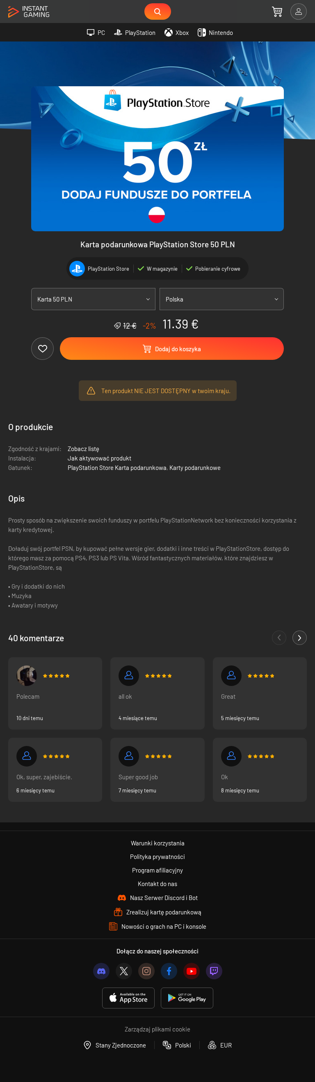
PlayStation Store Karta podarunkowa (117, 467)
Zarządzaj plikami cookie (157, 1029)
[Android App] (187, 998)
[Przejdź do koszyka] (277, 11)
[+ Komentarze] (299, 638)
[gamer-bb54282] (26, 756)
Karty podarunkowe (195, 467)
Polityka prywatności (157, 856)
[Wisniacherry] (26, 675)
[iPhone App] (128, 998)
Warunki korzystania (158, 843)
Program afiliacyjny (157, 870)
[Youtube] (191, 971)
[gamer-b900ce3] (231, 756)
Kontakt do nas (157, 883)
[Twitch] (214, 971)
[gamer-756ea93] (129, 675)
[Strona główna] (28, 12)
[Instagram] (146, 971)
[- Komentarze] (279, 638)
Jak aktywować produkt (99, 458)
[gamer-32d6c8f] (231, 675)
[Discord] (101, 971)
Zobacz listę (83, 448)
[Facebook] (169, 971)
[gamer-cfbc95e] (129, 756)
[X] (124, 971)
